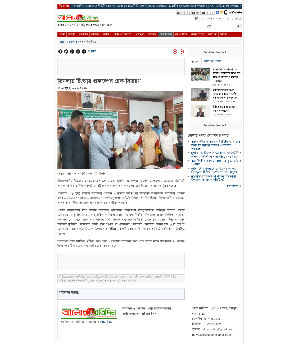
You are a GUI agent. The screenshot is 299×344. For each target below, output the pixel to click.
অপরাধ (106, 34)
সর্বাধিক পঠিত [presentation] (212, 61)
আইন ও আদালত (122, 34)
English (236, 18)
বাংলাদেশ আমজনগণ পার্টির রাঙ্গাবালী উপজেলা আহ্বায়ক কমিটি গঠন (213, 178)
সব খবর (233, 186)
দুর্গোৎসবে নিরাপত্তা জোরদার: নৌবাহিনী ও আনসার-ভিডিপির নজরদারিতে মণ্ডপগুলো (216, 154)
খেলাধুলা (139, 34)
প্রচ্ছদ (62, 34)
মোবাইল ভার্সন (235, 12)
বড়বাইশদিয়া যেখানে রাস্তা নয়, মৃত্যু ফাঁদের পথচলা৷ (216, 162)
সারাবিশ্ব (95, 34)
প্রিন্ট (93, 51)
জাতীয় (71, 34)
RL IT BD (107, 321)
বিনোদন (152, 34)
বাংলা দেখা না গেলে (210, 18)
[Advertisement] (121, 66)
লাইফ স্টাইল (198, 34)
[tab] (195, 61)
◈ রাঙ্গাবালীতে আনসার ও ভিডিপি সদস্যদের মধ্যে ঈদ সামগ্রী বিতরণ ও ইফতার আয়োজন (103, 6)
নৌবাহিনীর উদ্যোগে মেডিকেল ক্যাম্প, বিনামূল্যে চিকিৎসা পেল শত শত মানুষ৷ (214, 170)
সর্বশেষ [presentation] (195, 61)
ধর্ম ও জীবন (181, 34)
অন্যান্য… (225, 34)
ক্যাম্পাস (212, 34)
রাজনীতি (83, 34)
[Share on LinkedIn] (78, 51)
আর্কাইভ (185, 13)
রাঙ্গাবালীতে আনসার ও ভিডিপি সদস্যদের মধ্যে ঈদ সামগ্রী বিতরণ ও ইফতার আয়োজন (215, 145)
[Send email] (84, 51)
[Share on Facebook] (60, 51)
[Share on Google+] (72, 51)
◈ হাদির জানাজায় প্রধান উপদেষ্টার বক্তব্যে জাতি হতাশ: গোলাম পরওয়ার (195, 6)
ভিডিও (210, 13)
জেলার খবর (166, 34)
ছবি (197, 13)
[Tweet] (66, 51)
